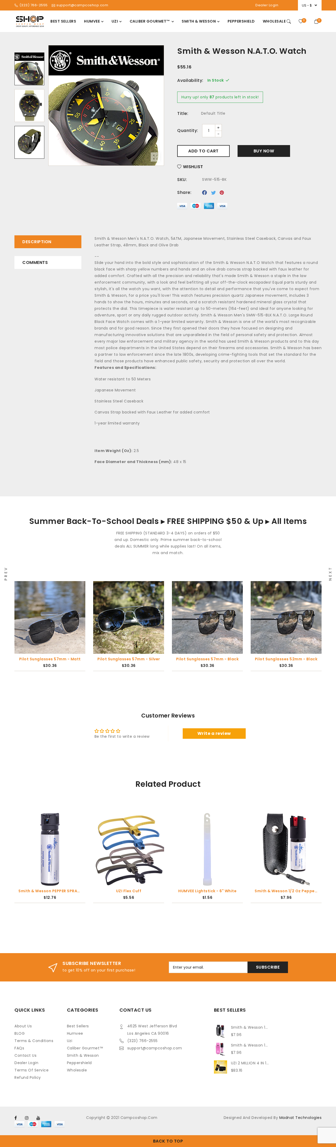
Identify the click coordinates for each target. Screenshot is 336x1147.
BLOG (19, 1033)
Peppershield (79, 1062)
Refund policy (27, 1077)
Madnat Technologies (300, 1117)
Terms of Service (31, 1070)
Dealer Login (266, 5)
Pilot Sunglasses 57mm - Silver (50, 659)
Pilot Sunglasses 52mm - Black (207, 659)
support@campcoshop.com (154, 1048)
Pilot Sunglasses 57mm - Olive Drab (286, 659)
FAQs (19, 1048)
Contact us (25, 1055)
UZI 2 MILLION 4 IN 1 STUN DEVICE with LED (250, 1063)
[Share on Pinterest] (222, 192)
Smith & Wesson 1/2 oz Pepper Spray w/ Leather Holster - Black (286, 891)
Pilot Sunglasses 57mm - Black (128, 659)
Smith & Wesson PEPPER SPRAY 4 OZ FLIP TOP (49, 891)
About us (23, 1026)
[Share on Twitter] (213, 192)
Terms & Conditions (33, 1040)
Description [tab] (36, 242)
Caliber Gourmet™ (85, 1048)
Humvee (75, 1033)
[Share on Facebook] (204, 192)
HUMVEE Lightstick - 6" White (207, 891)
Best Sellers (78, 1026)
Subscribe (268, 967)
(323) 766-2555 (142, 1040)
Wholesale (77, 1070)
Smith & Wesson (83, 1055)
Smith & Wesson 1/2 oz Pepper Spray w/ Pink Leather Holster (250, 1045)
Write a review (214, 733)
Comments (35, 262)
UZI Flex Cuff (128, 891)
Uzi (69, 1040)
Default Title (213, 113)
